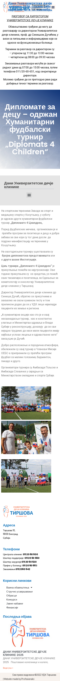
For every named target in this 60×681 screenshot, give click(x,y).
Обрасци (11, 595)
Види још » (8, 668)
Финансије (12, 607)
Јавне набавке (14, 603)
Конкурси (11, 599)
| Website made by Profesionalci (18, 679)
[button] (53, 7)
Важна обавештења (17, 587)
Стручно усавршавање (19, 591)
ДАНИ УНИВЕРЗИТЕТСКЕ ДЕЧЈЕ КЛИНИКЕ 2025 (25, 653)
